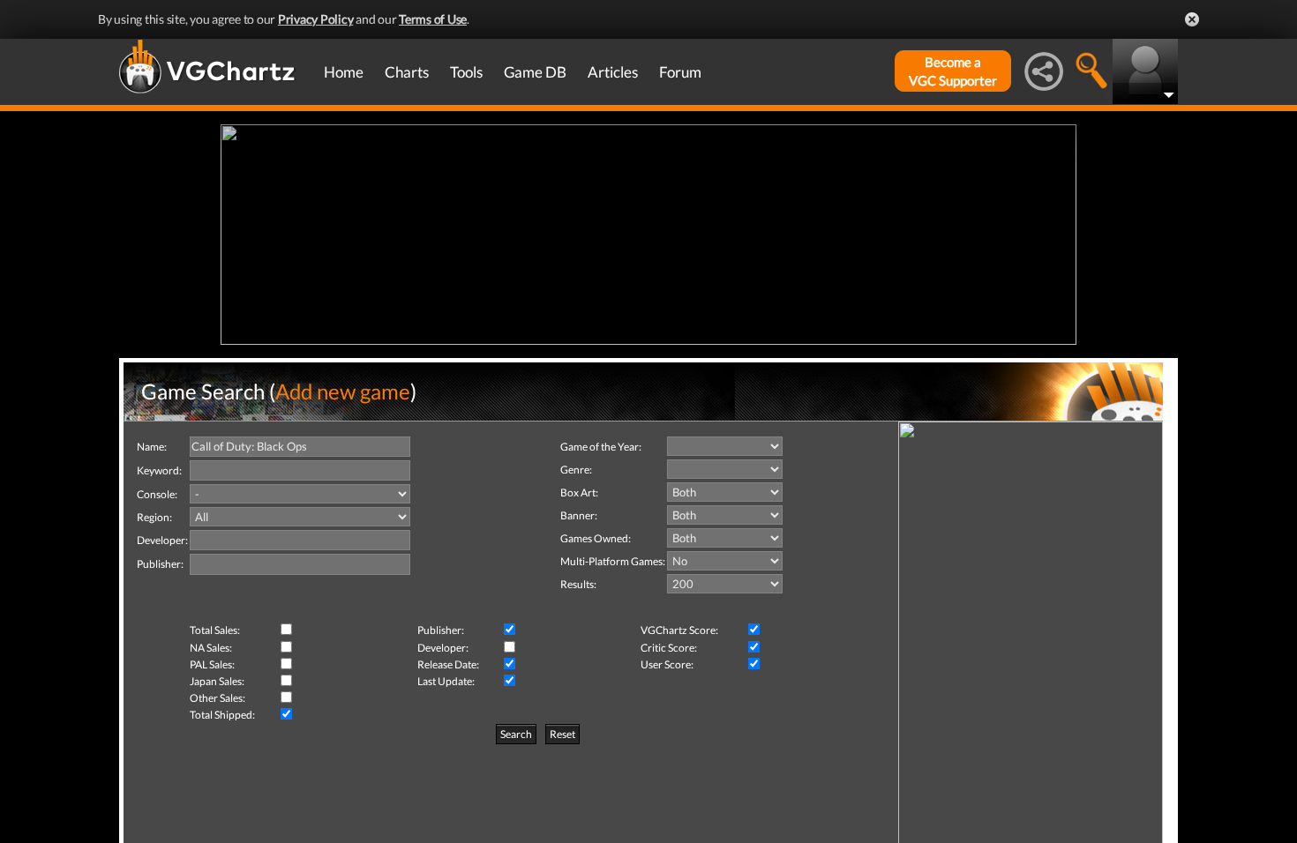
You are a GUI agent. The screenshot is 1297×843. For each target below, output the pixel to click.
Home (344, 72)
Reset (562, 734)
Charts (407, 72)
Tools (466, 72)
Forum (680, 72)
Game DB (535, 72)
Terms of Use (433, 18)
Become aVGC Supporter (953, 71)
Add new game (342, 391)
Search (516, 734)
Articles (613, 72)
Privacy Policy (316, 18)
